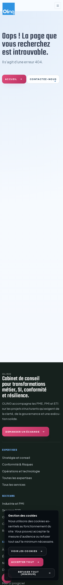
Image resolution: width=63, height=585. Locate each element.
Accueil (11, 79)
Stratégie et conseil (16, 457)
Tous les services (13, 484)
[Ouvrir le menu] (58, 5)
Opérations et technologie (21, 471)
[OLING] (15, 5)
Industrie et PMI (13, 503)
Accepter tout (22, 562)
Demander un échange (22, 431)
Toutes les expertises (17, 478)
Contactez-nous (43, 79)
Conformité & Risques (17, 464)
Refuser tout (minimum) (28, 573)
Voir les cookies (24, 551)
